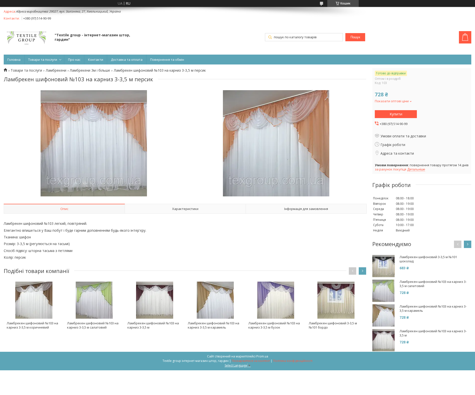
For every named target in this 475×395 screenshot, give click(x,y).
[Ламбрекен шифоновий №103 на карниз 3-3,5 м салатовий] (94, 300)
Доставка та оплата (126, 59)
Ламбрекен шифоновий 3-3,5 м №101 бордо (333, 325)
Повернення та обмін (167, 59)
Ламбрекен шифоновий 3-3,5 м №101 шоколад (428, 259)
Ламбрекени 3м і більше (90, 70)
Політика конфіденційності (292, 361)
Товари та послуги (42, 59)
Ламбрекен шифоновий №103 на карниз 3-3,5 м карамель (213, 325)
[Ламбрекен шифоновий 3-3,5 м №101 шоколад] (383, 266)
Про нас (74, 59)
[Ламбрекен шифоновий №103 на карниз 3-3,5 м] (154, 300)
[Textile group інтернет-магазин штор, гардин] (27, 37)
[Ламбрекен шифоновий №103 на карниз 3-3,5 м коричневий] (34, 300)
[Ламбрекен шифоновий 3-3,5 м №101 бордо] (336, 300)
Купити (396, 113)
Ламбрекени (56, 70)
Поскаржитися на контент (251, 361)
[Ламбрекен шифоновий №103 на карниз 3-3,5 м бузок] (275, 300)
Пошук (355, 37)
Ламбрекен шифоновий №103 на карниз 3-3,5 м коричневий (32, 325)
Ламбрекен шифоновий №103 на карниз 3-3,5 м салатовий (93, 325)
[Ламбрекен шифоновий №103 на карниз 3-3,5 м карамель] (215, 300)
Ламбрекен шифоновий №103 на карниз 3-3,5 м (153, 325)
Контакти (95, 59)
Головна (14, 59)
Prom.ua (262, 356)
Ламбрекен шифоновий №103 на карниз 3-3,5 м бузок (274, 325)
